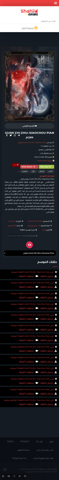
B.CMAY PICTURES (35, 221)
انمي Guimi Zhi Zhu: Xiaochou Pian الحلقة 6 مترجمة (32, 325)
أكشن (50, 171)
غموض (24, 171)
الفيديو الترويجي (28, 126)
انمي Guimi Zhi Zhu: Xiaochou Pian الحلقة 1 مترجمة (32, 272)
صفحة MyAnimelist (44, 161)
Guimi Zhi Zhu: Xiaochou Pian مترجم (32, 142)
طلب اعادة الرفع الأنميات (43, 458)
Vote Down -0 (28, 167)
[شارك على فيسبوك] (6, 135)
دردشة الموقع (24, 450)
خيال (33, 171)
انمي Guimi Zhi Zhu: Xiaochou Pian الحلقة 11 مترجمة (32, 379)
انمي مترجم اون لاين (45, 450)
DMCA (10, 441)
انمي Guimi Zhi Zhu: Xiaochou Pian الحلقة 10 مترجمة (32, 368)
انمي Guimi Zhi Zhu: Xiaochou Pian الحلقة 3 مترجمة (32, 293)
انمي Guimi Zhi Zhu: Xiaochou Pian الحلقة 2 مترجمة (32, 283)
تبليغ (15, 165)
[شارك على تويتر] (10, 135)
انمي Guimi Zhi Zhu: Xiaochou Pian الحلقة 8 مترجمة (32, 347)
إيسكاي (42, 171)
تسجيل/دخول (28, 28)
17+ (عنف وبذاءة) (34, 226)
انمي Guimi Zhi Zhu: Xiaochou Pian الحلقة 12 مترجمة (32, 389)
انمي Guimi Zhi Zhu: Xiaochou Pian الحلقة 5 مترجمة (32, 315)
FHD (10, 221)
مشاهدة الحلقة (26, 276)
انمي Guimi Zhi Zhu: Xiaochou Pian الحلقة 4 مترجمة (32, 304)
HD (14, 221)
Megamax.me (19, 458)
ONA (44, 230)
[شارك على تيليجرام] (18, 135)
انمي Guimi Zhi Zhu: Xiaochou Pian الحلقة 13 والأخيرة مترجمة (29, 400)
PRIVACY (24, 441)
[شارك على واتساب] (14, 135)
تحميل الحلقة (46, 276)
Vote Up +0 (45, 167)
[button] (55, 3)
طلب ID (39, 441)
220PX (4, 469)
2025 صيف (12, 226)
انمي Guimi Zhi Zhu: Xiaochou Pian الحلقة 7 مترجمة (32, 336)
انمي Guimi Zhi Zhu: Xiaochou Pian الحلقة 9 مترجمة (32, 357)
